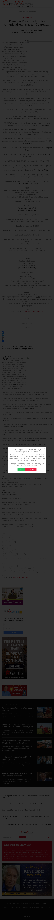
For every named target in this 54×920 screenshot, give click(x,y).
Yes (21, 469)
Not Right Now (31, 469)
